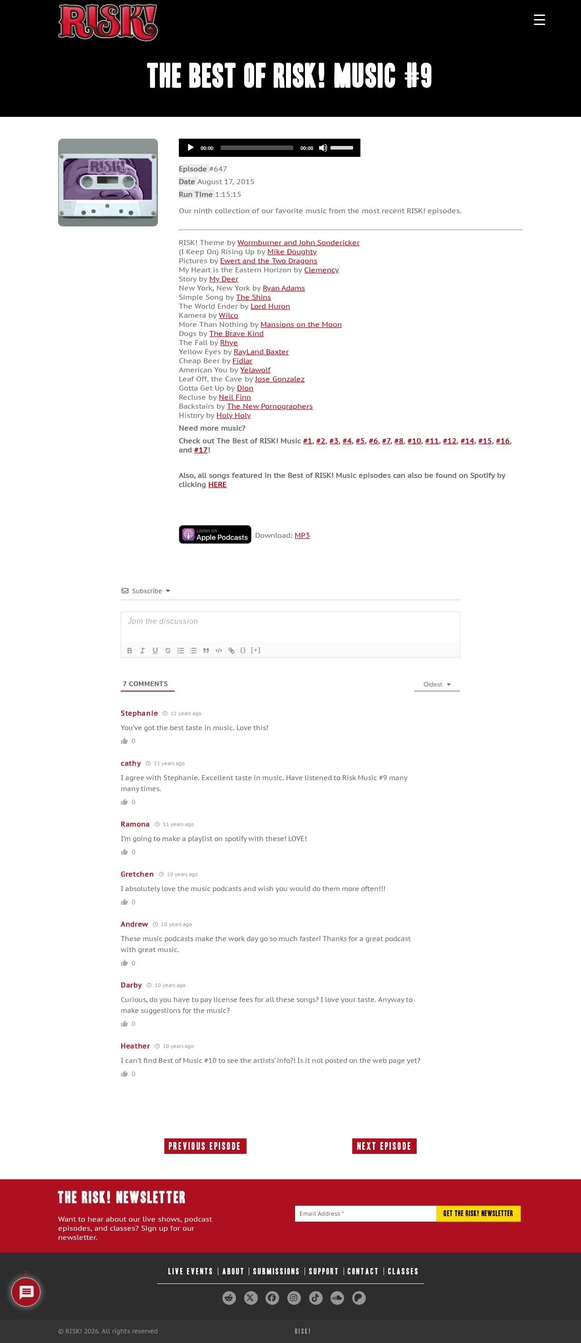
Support (324, 1271)
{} (243, 649)
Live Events (191, 1271)
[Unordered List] (193, 650)
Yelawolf (255, 369)
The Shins (253, 296)
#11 (432, 440)
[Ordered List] (180, 650)
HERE (217, 484)
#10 (414, 440)
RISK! (303, 1331)
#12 (450, 440)
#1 (307, 440)
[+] (256, 649)
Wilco (228, 315)
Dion (245, 387)
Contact (363, 1271)
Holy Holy (234, 415)
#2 (320, 440)
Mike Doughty (292, 251)
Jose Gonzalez (280, 378)
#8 (399, 440)
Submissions (276, 1271)
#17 (201, 449)
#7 (386, 440)
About (233, 1271)
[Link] (231, 650)
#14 (467, 440)
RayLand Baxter (261, 351)
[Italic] (142, 650)
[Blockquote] (206, 650)
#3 (334, 440)
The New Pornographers (270, 406)
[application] (269, 148)
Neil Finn (235, 396)
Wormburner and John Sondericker (298, 242)
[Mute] (323, 147)
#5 (360, 440)
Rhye (229, 342)
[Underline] (155, 650)
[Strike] (168, 650)
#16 (503, 440)
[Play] (190, 147)
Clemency (321, 269)
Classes (403, 1271)
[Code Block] (218, 650)
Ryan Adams (284, 287)
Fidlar (242, 360)
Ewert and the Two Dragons (268, 260)
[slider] (343, 147)
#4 (347, 440)
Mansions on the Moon (301, 324)
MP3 (302, 535)
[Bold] (129, 650)
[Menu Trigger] (539, 19)
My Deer (223, 278)
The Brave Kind (236, 333)
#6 (373, 440)
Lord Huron (270, 306)
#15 (485, 440)
